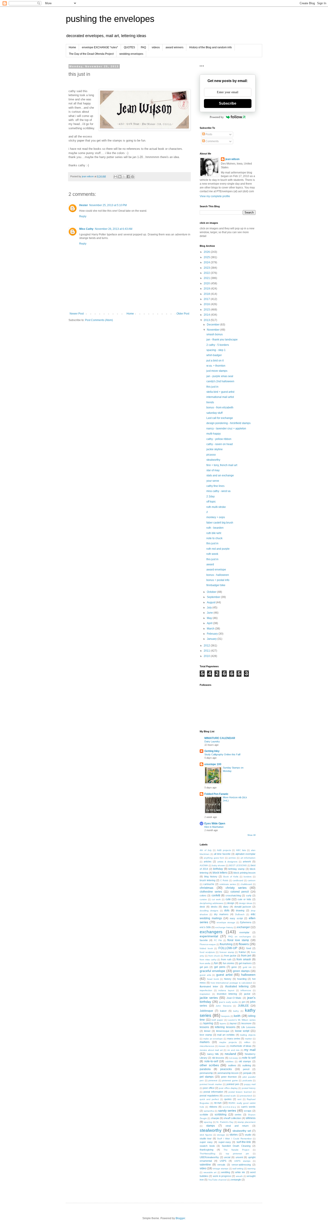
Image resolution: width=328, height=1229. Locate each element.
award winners (174, 47)
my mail (249, 1050)
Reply (82, 216)
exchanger (243, 927)
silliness (250, 1118)
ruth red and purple (218, 548)
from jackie (230, 955)
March (211, 628)
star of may (213, 470)
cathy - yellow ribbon (218, 439)
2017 (207, 299)
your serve (212, 480)
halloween (248, 974)
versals (221, 1164)
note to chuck (214, 538)
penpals (247, 1073)
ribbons (213, 1106)
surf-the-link (244, 1142)
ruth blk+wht (213, 533)
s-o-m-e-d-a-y (229, 1107)
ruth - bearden (215, 527)
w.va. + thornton (215, 365)
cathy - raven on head (219, 444)
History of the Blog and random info (210, 47)
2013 (207, 320)
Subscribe (227, 103)
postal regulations (209, 1095)
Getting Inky (212, 751)
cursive (203, 899)
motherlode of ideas (240, 1046)
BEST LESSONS (238, 865)
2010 (207, 656)
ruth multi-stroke (216, 507)
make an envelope (213, 1038)
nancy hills (213, 1054)
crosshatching (233, 895)
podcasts (247, 1080)
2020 (207, 283)
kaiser (223, 1010)
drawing (240, 910)
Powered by (217, 117)
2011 (207, 650)
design (230, 903)
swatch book (207, 1146)
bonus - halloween (217, 574)
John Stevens (223, 1006)
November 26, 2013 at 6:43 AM (113, 228)
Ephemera (245, 922)
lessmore (246, 1023)
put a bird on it (215, 360)
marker (248, 1038)
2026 (207, 251)
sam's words (248, 1106)
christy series (236, 887)
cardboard (238, 880)
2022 (207, 273)
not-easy (233, 1058)
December (213, 324)
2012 (207, 645)
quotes (228, 1099)
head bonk (213, 979)
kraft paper (217, 1020)
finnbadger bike (215, 585)
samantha (209, 1111)
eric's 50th (205, 927)
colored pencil (239, 891)
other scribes (209, 1065)
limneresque (222, 1031)
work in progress (222, 1176)
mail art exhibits (226, 1034)
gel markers (245, 963)
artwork (247, 861)
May (210, 618)
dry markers (221, 914)
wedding (225, 1172)
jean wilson (232, 159)
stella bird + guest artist (220, 391)
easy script (236, 918)
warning (251, 1168)
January (212, 638)
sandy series (227, 1110)
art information (248, 858)
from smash (244, 959)
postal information (213, 1091)
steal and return (237, 1125)
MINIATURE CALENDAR (219, 738)
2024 (207, 262)
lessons (204, 1027)
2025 (207, 257)
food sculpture (207, 952)
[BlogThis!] (120, 176)
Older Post (182, 313)
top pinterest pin (237, 1153)
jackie (247, 993)
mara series (233, 1038)
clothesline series (211, 891)
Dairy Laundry (212, 741)
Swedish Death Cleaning (236, 1146)
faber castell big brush (219, 522)
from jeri (246, 955)
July (209, 607)
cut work (216, 899)
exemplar (244, 932)
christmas (206, 887)
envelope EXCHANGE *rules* (100, 47)
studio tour (206, 1138)
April (210, 623)
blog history (210, 876)
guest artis (205, 975)
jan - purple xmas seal (219, 376)
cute (228, 899)
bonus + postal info (217, 580)
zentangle (235, 1179)
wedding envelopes (131, 53)
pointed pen (232, 1084)
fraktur (242, 952)
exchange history (224, 927)
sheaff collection (232, 1118)
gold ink (247, 967)
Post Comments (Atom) (99, 320)
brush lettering (207, 880)
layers (223, 1023)
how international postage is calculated (231, 983)
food (248, 948)
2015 (207, 309)
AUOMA (204, 865)
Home (72, 47)
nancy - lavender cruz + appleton (226, 428)
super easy (206, 1142)
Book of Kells (230, 876)
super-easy (224, 1142)
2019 (207, 288)
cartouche (208, 884)
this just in (212, 386)
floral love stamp (238, 940)
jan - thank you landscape (222, 339)
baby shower (218, 865)
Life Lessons (248, 1027)
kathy (236, 1011)
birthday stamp (236, 869)
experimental (209, 936)
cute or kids (244, 899)
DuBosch (240, 914)
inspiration (205, 994)
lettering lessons (225, 1027)
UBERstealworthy (209, 1157)
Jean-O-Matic (233, 998)
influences (246, 990)
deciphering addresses (211, 903)
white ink (240, 1172)
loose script (242, 1031)
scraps (247, 1110)
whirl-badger (214, 355)
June (210, 612)
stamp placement (246, 1122)
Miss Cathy (86, 228)
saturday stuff (214, 412)
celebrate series (227, 884)
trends (210, 402)
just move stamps (216, 370)
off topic (211, 501)
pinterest (212, 1080)
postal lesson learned (240, 1092)
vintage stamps (220, 1168)
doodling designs (209, 910)
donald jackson (242, 906)
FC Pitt (218, 940)
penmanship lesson (228, 1073)
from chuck (214, 955)
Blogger (180, 1218)
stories (234, 1134)
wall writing (238, 1168)
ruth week (212, 553)
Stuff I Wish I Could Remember (234, 1138)
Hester (83, 205)
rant (239, 1099)
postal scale (230, 1095)
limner (207, 1031)
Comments (212, 141)
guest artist (224, 974)
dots (226, 910)
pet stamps (207, 1076)
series (238, 1114)
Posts (208, 134)
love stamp (206, 1034)
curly (248, 895)
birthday (218, 868)
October (212, 591)
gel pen (204, 967)
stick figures (206, 1135)
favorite (204, 940)
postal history (248, 1088)
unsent (239, 1157)
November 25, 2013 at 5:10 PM (108, 205)
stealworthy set (242, 1130)
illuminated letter (209, 986)
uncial (227, 1157)
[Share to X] (124, 176)
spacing (208, 1122)
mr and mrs (233, 1050)
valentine (205, 1164)
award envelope (216, 569)
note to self (248, 1057)
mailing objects (247, 1035)
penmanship (206, 1073)
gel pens (219, 967)
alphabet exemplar (245, 854)
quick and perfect (209, 1099)
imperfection (206, 990)
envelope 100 (212, 764)
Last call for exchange (219, 418)
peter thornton (229, 1076)
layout (233, 1023)
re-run (218, 1102)
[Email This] (115, 176)
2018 (207, 294)
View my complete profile (215, 196)
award (210, 564)
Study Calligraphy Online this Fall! (222, 754)
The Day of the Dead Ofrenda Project (91, 53)
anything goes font (214, 858)
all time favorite (222, 854)
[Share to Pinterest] (132, 176)
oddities (229, 1061)
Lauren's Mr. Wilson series (241, 1020)
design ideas (245, 903)
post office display (228, 1088)
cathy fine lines (215, 486)
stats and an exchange (220, 475)
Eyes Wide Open (214, 823)
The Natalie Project (236, 1150)
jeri (243, 1002)
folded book (206, 948)
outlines (232, 1065)
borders (247, 876)
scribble (204, 1114)
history (227, 979)
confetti (216, 895)
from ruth (226, 959)
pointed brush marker (211, 1084)
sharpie (215, 1118)
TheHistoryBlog (207, 1153)
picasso (211, 454)
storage (221, 1135)
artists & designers (227, 861)
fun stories (228, 963)
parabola (205, 1069)
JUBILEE (243, 1005)
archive (232, 858)
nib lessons (218, 1057)
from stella (205, 963)
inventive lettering (227, 993)
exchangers (211, 931)
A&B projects (224, 850)
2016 (207, 304)
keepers (225, 1016)
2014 (207, 314)
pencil (246, 1069)
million (247, 1042)
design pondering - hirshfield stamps (228, 423)
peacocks (226, 1069)
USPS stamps (242, 1161)
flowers (244, 944)
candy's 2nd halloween (220, 381)
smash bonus (214, 334)
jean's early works (228, 1002)
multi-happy (213, 433)
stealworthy (213, 459)
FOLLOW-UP (227, 948)
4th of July (206, 850)
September (214, 597)
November (213, 329)
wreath (239, 1176)
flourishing (226, 944)
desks (214, 906)
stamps (210, 1125)
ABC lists (241, 850)
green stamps (241, 971)
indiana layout (226, 990)
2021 (207, 278)
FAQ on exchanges (239, 936)
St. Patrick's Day (224, 1122)
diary (225, 906)
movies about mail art (211, 1050)
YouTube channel (217, 1179)
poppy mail (249, 1084)
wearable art (210, 1172)
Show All (251, 835)
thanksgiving (206, 1149)
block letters (220, 872)
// (207, 512)
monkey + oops (215, 517)
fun (216, 963)
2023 (207, 267)
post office (208, 1088)
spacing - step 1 (216, 350)
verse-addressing (241, 1164)
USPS (223, 1160)
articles (208, 861)
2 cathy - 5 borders (217, 344)
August (211, 602)
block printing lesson (244, 872)
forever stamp (227, 952)
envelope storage (226, 922)
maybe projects (228, 1042)
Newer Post (77, 313)
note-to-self (211, 1061)
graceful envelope (212, 971)
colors (203, 895)
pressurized (246, 1095)
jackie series (209, 997)
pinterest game (230, 1080)
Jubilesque (206, 1010)
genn (234, 967)
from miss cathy (208, 959)
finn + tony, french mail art (221, 465)
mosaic (222, 1046)
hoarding (242, 979)
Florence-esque (208, 944)
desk (202, 906)
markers (205, 1042)
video (203, 1168)
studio (248, 1134)
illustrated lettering (237, 986)
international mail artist (220, 397)
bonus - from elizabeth (219, 407)
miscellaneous (207, 1046)
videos (156, 47)
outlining (246, 1065)
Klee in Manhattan (214, 827)
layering (208, 1023)
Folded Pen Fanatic (216, 794)
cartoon (251, 880)
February (212, 633)
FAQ (143, 47)
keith (237, 1016)
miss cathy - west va (218, 491)
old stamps (245, 1061)
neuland (230, 1054)
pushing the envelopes (110, 19)
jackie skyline (214, 449)
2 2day (210, 496)
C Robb (224, 880)
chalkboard (246, 884)
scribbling (220, 1114)
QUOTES (129, 47)
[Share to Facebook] (128, 176)
